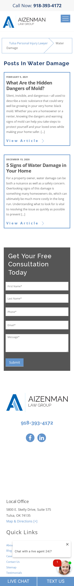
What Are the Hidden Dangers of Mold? (29, 85)
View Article (22, 140)
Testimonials (14, 572)
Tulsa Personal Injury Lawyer (28, 43)
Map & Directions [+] (21, 521)
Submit (14, 362)
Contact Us (13, 561)
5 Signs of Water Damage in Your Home (36, 168)
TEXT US (55, 581)
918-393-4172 (37, 423)
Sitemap (11, 567)
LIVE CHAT (18, 581)
